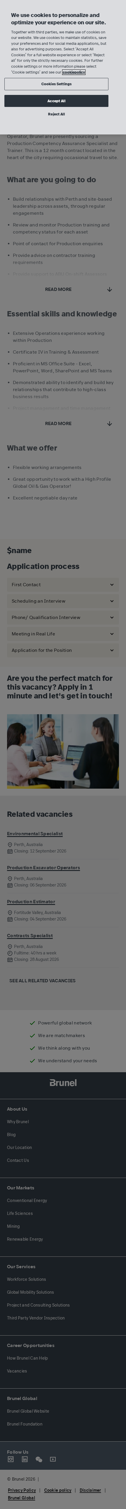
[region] (63, 67)
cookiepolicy (74, 72)
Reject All (56, 114)
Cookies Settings (56, 84)
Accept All (56, 101)
